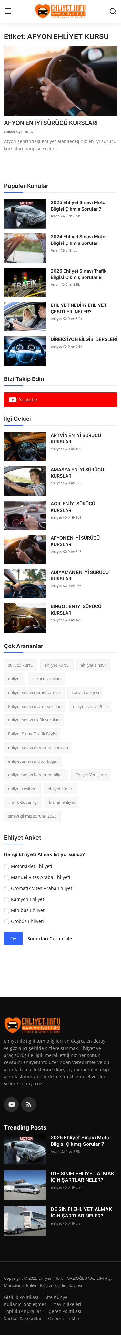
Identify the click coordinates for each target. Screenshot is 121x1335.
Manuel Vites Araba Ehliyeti (40, 877)
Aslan (55, 215)
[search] (113, 11)
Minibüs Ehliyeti (28, 910)
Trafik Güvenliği (23, 802)
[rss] (28, 1104)
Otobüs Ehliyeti (27, 921)
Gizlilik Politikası (21, 1297)
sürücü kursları (46, 679)
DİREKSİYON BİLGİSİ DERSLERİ (84, 339)
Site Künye (56, 1297)
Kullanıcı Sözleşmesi (26, 1304)
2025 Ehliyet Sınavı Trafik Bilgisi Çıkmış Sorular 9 (78, 274)
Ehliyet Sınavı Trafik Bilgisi (32, 734)
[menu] (8, 11)
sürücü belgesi (85, 692)
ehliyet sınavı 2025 (90, 706)
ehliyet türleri (60, 789)
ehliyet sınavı (93, 665)
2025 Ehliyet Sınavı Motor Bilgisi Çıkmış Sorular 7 (79, 206)
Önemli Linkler (64, 1318)
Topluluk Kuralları (23, 1311)
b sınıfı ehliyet (62, 802)
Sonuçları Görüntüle (49, 939)
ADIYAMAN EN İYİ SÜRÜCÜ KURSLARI (80, 575)
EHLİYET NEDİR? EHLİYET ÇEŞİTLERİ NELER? (79, 308)
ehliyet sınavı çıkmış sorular (34, 692)
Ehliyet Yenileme (91, 775)
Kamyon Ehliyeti (28, 899)
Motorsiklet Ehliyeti (31, 866)
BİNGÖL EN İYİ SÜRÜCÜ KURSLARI (76, 610)
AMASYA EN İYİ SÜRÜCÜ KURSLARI (77, 473)
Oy (13, 939)
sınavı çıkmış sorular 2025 (32, 816)
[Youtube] (11, 1104)
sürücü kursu (20, 665)
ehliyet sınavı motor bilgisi (33, 761)
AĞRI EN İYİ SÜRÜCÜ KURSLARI (73, 507)
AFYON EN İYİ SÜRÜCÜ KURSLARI (51, 122)
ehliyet (9, 131)
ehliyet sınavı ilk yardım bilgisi (36, 775)
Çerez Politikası (65, 1311)
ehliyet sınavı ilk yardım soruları (38, 747)
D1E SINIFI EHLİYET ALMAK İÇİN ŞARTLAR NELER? (82, 1176)
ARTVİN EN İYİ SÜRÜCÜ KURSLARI (76, 438)
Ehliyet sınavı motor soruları (35, 706)
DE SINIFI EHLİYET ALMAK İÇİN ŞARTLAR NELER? (81, 1212)
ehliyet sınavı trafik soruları (34, 720)
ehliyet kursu (57, 665)
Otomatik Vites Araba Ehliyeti (42, 888)
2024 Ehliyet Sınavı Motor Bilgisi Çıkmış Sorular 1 (79, 240)
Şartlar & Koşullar (23, 1318)
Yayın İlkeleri (67, 1304)
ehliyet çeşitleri (22, 789)
